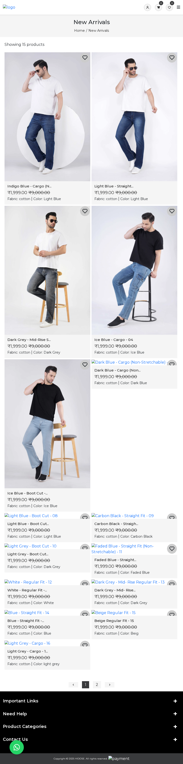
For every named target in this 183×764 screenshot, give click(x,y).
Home (79, 30)
